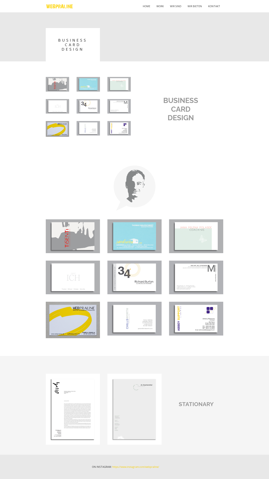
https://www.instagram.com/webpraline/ (135, 467)
